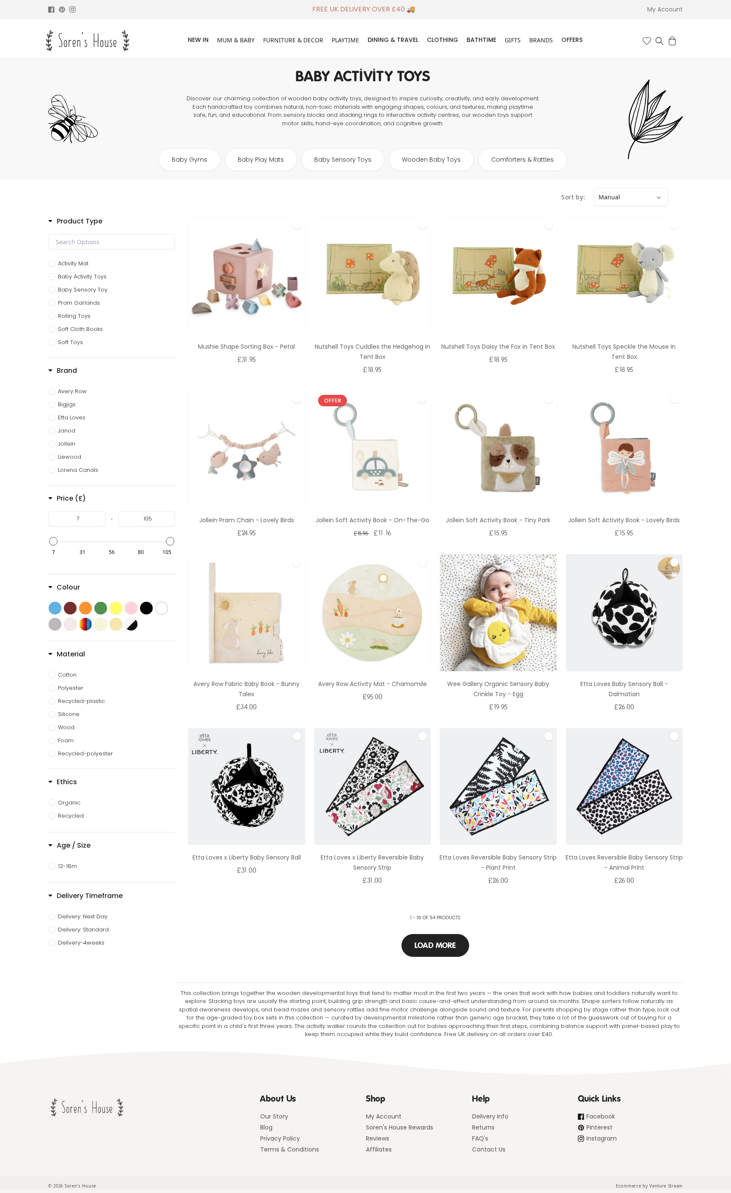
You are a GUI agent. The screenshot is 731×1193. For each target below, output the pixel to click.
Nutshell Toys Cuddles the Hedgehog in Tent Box (372, 351)
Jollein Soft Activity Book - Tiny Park (498, 520)
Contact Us (489, 1149)
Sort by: (573, 197)
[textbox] (112, 241)
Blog (266, 1127)
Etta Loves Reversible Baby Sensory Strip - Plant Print (498, 862)
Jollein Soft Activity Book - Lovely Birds (624, 520)
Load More (435, 945)
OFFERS (572, 40)
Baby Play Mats (261, 159)
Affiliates (379, 1149)
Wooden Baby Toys (431, 159)
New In (198, 40)
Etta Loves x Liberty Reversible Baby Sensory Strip (372, 862)
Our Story (274, 1116)
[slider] (53, 541)
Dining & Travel (393, 40)
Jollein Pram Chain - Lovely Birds (246, 520)
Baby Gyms (189, 159)
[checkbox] (113, 264)
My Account (383, 1116)
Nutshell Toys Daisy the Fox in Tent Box (498, 346)
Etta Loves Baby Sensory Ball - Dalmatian (624, 689)
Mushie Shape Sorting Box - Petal (246, 346)
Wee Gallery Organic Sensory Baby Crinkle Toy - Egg (498, 689)
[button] (659, 41)
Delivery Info (490, 1116)
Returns (483, 1127)
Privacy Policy (280, 1138)
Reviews (377, 1138)
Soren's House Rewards (399, 1127)
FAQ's (480, 1138)
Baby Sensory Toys (342, 159)
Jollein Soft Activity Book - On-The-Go (372, 520)
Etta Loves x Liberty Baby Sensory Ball (246, 857)
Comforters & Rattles (522, 159)
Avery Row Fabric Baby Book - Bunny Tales (246, 689)
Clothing (442, 40)
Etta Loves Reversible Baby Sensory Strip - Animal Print (624, 862)
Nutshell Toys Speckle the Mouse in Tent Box (624, 351)
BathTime (481, 40)
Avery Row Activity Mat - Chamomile (372, 684)
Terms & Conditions (289, 1149)
